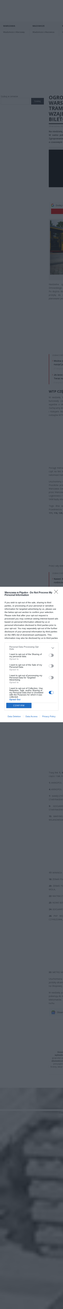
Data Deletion (14, 716)
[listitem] (31, 648)
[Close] (57, 593)
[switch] (51, 655)
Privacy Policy (49, 716)
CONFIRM (19, 705)
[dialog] (31, 654)
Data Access (31, 716)
